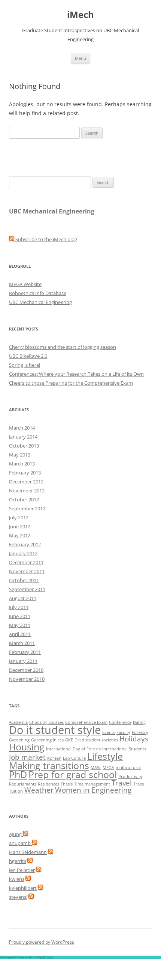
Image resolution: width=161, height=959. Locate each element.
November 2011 (27, 571)
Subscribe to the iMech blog (45, 239)
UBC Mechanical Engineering (51, 211)
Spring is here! (24, 365)
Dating (139, 722)
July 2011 (18, 607)
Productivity (130, 776)
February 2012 (25, 544)
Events (108, 732)
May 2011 (19, 625)
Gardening (19, 740)
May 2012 (19, 535)
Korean (54, 758)
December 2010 (26, 670)
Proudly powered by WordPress (41, 942)
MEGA (108, 767)
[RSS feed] (25, 834)
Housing (27, 747)
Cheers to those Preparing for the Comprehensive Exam (71, 382)
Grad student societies (96, 740)
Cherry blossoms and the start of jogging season (62, 347)
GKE (69, 740)
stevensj (18, 897)
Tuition (16, 791)
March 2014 (22, 427)
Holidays (133, 739)
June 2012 (19, 526)
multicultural (128, 767)
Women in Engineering (93, 790)
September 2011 (27, 589)
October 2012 (24, 499)
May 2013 (19, 454)
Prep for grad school (72, 774)
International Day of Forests (73, 748)
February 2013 (25, 472)
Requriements (22, 784)
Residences (48, 784)
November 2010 (27, 679)
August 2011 (22, 598)
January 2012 (23, 553)
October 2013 (24, 445)
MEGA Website (25, 284)
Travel (122, 783)
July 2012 (18, 517)
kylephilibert (23, 888)
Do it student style (55, 729)
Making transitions (49, 765)
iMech (80, 15)
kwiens (16, 879)
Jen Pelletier (22, 870)
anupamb (20, 843)
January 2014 (23, 436)
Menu (80, 58)
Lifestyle (105, 756)
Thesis (67, 784)
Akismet (48, 957)
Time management (92, 784)
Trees (138, 784)
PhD (18, 774)
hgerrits (17, 861)
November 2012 (27, 490)
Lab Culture (74, 758)
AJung (16, 834)
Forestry (140, 732)
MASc (96, 767)
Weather (39, 790)
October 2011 (24, 580)
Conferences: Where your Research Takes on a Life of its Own (76, 374)
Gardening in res (47, 740)
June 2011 (19, 616)
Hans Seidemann (28, 852)
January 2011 (23, 661)
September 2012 (27, 508)
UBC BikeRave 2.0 (28, 356)
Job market (27, 757)
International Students (124, 748)
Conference (120, 722)
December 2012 (26, 481)
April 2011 (20, 634)
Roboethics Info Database (37, 293)
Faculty (123, 732)
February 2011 (25, 652)
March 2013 (22, 463)
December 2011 (26, 562)
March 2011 (22, 643)
